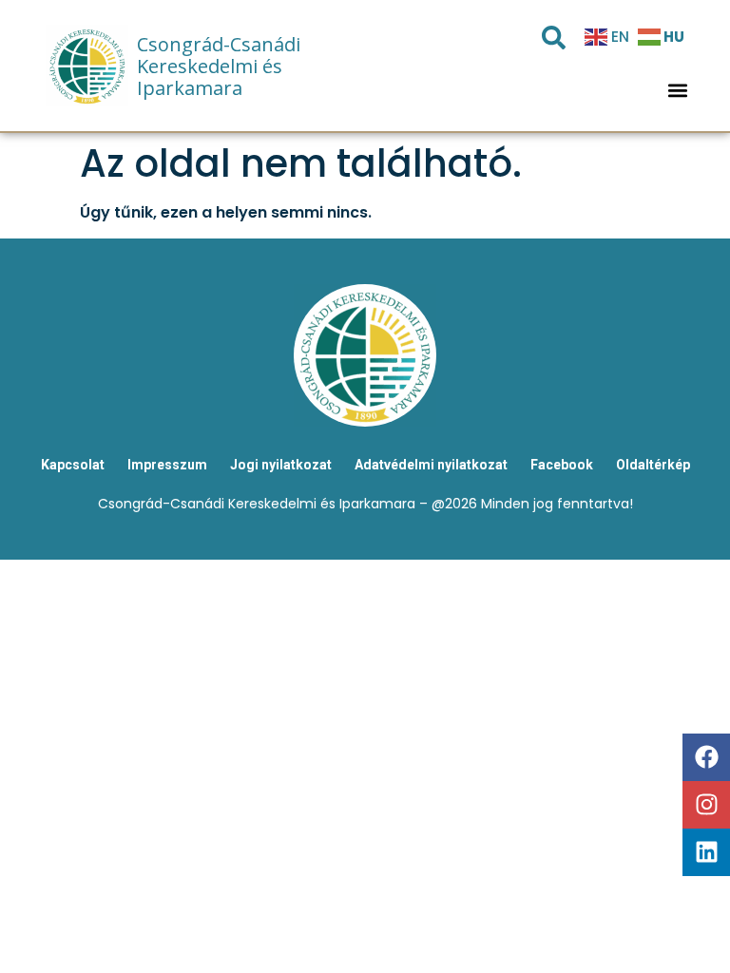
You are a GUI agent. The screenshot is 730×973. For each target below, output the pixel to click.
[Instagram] (706, 805)
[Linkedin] (706, 852)
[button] (678, 90)
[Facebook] (706, 757)
